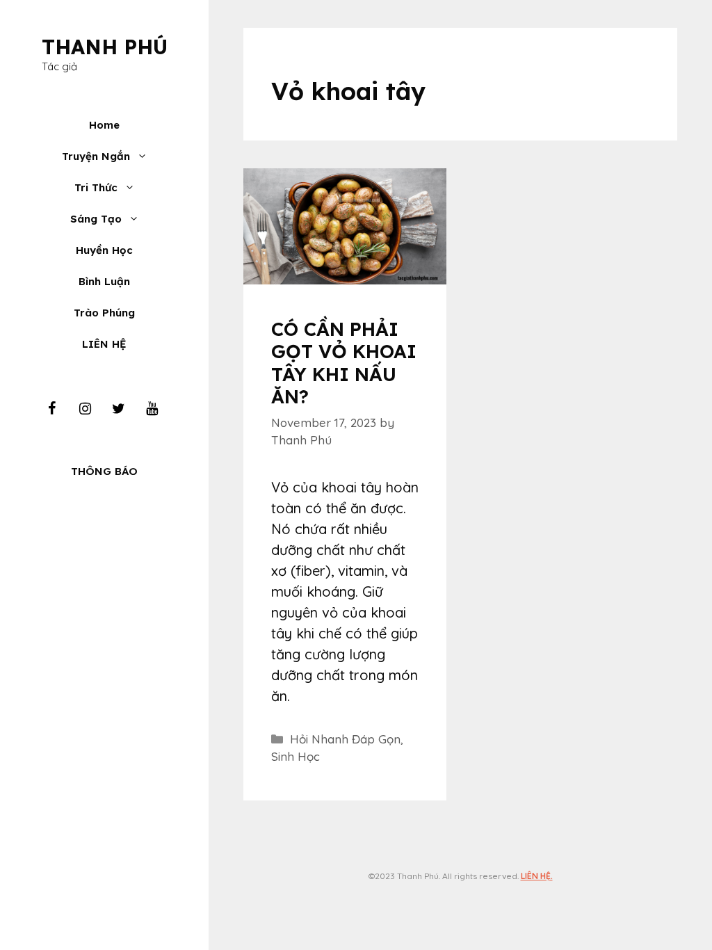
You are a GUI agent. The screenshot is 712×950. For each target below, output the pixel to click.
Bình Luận (104, 281)
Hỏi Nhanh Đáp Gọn (345, 739)
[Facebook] (51, 409)
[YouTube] (151, 409)
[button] (145, 156)
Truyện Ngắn (96, 156)
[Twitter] (118, 409)
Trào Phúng (104, 312)
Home (104, 124)
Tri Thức (96, 187)
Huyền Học (104, 250)
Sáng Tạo (96, 218)
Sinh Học (295, 756)
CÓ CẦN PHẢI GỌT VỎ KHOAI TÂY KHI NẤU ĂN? (343, 362)
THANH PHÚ (105, 46)
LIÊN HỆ (104, 344)
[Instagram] (85, 409)
